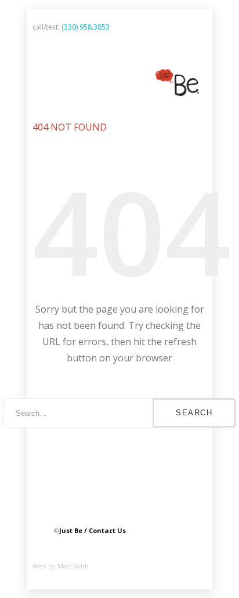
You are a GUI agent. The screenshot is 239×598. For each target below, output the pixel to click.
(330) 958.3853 (85, 27)
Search (194, 412)
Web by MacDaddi (60, 565)
